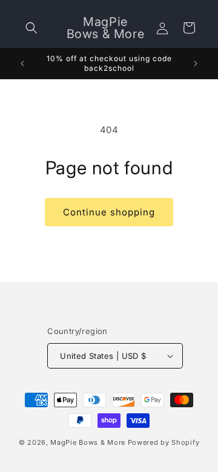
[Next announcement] (195, 63)
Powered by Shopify (164, 442)
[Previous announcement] (22, 63)
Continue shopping (109, 212)
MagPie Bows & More (87, 442)
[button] (31, 28)
